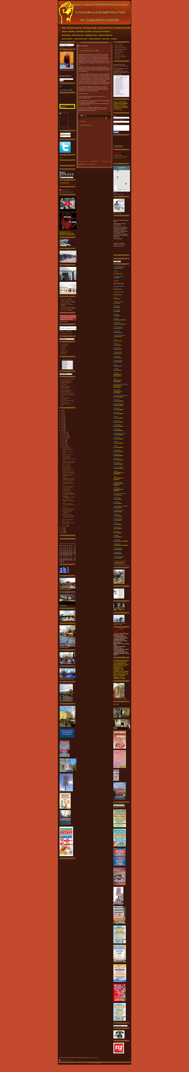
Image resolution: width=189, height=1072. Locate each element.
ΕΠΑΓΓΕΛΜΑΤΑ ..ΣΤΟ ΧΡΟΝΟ (84, 31)
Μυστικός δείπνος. (66, 521)
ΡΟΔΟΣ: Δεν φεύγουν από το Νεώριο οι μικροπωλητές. (68, 462)
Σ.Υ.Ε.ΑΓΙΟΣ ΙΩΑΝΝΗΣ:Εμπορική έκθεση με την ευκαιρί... (68, 497)
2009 (62, 532)
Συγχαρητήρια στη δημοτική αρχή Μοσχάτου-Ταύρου (68, 509)
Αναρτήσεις (63, 133)
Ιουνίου (63, 441)
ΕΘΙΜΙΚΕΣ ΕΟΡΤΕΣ (119, 46)
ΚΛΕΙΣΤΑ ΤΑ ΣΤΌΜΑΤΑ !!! (67, 519)
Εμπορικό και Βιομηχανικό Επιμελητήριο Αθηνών (66, 391)
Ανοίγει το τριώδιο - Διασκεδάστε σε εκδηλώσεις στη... (68, 459)
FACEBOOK (114, 39)
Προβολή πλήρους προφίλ (67, 192)
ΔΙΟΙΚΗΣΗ (64, 31)
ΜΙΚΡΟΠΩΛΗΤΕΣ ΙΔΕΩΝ (80, 39)
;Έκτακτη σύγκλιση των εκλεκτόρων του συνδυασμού (67, 304)
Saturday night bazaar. (67, 514)
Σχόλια (63, 136)
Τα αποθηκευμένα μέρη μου (122, 192)
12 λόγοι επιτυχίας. (66, 456)
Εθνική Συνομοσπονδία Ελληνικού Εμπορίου (66, 387)
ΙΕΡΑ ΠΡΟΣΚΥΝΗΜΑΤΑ (120, 55)
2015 (62, 427)
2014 (62, 429)
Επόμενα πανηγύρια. (66, 465)
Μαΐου (63, 443)
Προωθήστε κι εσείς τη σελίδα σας (66, 128)
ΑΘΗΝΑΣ (63, 349)
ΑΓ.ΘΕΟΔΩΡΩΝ (64, 345)
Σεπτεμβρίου (65, 436)
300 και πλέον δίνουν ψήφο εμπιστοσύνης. (68, 523)
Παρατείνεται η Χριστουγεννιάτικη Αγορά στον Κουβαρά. (68, 308)
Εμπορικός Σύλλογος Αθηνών (67, 393)
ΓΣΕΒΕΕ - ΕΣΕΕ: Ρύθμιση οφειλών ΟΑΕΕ (67, 470)
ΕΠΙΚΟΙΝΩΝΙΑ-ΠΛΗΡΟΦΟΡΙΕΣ (122, 28)
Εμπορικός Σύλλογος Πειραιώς (67, 400)
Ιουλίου (63, 440)
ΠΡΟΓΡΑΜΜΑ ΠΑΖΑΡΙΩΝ (89, 28)
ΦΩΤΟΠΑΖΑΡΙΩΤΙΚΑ (67, 39)
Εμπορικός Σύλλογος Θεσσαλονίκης (65, 398)
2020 (62, 419)
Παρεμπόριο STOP (65, 402)
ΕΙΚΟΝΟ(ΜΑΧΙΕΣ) (66, 35)
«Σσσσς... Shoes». (66, 464)
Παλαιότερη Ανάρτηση (106, 161)
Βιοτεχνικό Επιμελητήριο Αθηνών (68, 379)
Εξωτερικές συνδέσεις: (67, 359)
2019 (62, 421)
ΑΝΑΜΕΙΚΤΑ (117, 58)
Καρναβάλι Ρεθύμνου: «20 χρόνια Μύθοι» (67, 490)
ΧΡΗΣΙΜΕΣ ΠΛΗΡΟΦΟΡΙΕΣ (105, 35)
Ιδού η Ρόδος (65, 507)
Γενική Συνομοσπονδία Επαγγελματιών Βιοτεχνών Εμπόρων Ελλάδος (66, 382)
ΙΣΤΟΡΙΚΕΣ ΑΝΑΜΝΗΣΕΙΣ (120, 56)
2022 (62, 416)
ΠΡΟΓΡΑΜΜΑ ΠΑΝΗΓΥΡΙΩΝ (74, 28)
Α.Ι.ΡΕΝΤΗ (63, 347)
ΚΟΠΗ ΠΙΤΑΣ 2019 (119, 44)
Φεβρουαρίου (65, 447)
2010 (62, 531)
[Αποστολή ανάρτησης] (106, 117)
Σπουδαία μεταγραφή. (66, 467)
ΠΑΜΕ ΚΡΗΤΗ (64, 299)
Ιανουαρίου (64, 526)
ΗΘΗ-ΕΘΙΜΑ (71, 31)
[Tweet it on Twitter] (84, 115)
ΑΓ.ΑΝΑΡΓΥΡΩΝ (64, 344)
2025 (62, 411)
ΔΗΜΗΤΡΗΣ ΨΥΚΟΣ (65, 190)
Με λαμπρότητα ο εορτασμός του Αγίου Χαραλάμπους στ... (68, 517)
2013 (62, 430)
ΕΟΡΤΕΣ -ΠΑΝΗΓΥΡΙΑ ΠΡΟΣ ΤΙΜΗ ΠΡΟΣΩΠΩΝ (121, 50)
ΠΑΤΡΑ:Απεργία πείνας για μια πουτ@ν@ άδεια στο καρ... (68, 479)
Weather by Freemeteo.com (64, 541)
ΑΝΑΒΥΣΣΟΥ (64, 354)
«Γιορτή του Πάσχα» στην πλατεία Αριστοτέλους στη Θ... (68, 483)
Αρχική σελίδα (94, 161)
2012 (62, 528)
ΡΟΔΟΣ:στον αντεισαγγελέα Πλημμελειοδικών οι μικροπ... (68, 475)
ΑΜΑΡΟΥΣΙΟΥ (64, 350)
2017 (62, 424)
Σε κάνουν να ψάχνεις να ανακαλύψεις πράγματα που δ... (68, 504)
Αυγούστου (64, 438)
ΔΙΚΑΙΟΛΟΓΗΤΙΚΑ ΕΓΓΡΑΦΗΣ (105, 28)
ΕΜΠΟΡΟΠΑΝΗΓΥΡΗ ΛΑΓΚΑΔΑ (66, 512)
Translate (70, 46)
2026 (62, 410)
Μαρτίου (64, 446)
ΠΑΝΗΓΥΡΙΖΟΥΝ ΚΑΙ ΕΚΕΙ (121, 47)
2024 (62, 413)
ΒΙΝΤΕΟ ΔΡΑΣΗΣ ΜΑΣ (78, 35)
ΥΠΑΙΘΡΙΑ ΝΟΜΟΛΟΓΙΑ (94, 39)
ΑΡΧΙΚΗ (64, 28)
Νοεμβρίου (64, 433)
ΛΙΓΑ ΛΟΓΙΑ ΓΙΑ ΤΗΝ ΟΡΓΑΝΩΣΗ (101, 31)
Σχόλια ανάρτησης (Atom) (89, 164)
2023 (62, 415)
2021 (62, 418)
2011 (62, 529)
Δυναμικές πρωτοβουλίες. (67, 480)
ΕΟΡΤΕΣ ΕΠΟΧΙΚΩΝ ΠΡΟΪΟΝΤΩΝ (119, 53)
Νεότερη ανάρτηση (82, 161)
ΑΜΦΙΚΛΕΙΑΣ (64, 352)
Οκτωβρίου (64, 435)
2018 (62, 422)
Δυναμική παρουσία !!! (67, 454)
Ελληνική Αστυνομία (65, 389)
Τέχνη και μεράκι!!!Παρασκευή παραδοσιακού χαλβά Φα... (68, 494)
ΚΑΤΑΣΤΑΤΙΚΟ (106, 39)
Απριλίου (64, 444)
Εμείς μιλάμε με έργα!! (67, 491)
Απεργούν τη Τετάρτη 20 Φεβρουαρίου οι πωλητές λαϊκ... (68, 501)
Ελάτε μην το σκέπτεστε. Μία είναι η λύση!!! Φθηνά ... (68, 487)
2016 (62, 426)
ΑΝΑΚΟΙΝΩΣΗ (64, 310)
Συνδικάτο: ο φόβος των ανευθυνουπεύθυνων (66, 301)
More (61, 157)
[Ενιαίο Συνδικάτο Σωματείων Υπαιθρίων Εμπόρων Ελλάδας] (64, 126)
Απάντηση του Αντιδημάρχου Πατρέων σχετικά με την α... (68, 472)
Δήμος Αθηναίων (64, 384)
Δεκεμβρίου (64, 432)
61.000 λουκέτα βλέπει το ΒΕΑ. (90, 50)
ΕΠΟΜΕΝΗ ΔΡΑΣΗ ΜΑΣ (91, 35)
